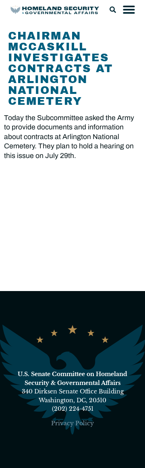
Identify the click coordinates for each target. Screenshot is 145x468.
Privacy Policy (72, 423)
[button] (112, 9)
